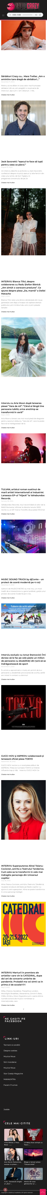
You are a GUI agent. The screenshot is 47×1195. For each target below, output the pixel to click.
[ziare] (23, 1097)
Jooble (7, 1109)
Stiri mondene (10, 1062)
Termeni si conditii (12, 1045)
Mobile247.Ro (10, 1079)
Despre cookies (10, 1050)
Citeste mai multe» (8, 95)
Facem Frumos (10, 1085)
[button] (3, 15)
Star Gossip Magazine (13, 1073)
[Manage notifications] (5, 1190)
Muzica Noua (9, 1056)
